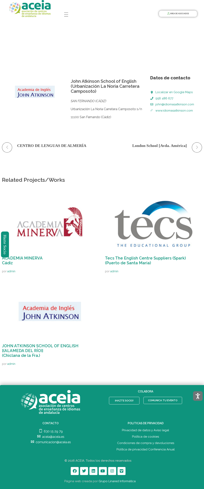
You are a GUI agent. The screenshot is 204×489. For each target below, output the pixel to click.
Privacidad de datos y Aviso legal (145, 430)
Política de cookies (145, 436)
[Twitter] (84, 471)
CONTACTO (50, 423)
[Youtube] (103, 471)
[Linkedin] (93, 471)
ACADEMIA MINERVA (22, 260)
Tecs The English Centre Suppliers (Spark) (145, 260)
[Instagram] (112, 471)
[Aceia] (31, 8)
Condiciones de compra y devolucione (145, 443)
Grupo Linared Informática (117, 481)
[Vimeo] (122, 471)
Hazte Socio (5, 244)
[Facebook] (75, 471)
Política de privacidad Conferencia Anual (146, 449)
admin (11, 271)
